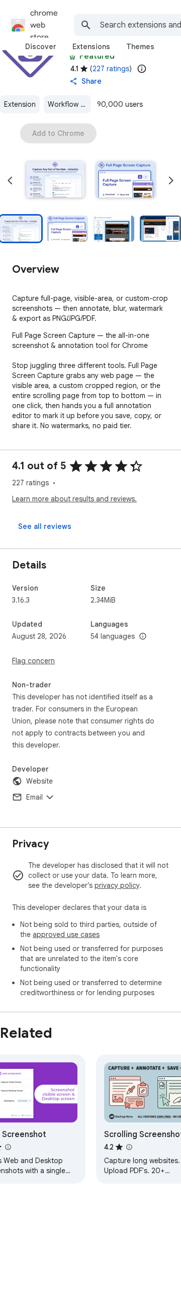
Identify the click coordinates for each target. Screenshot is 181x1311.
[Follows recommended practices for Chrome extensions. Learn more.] (72, 56)
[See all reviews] (44, 526)
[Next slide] (171, 180)
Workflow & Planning (69, 104)
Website (39, 781)
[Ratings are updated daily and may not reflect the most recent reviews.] (142, 69)
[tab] (40, 47)
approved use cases (66, 934)
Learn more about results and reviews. (74, 498)
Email (34, 797)
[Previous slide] (10, 180)
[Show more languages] (143, 637)
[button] (55, 180)
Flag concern (33, 660)
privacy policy (117, 885)
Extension (20, 104)
